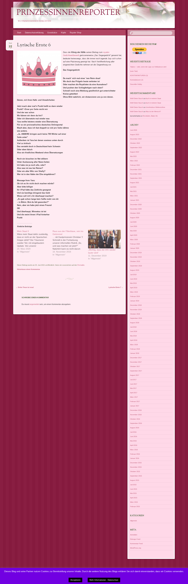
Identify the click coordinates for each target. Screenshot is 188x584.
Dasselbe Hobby (136, 84)
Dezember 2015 (136, 463)
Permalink (80, 265)
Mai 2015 (133, 493)
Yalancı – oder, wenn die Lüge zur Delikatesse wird (148, 67)
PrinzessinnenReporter (68, 12)
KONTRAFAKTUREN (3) (139, 75)
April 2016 (133, 445)
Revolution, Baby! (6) (150, 116)
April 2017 (133, 393)
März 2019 (134, 292)
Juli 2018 (133, 327)
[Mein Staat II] (35, 241)
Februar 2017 (135, 401)
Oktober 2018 (135, 314)
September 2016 (136, 423)
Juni (10, 44)
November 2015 (136, 467)
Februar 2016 (135, 454)
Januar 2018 (134, 353)
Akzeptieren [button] (75, 580)
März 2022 (134, 161)
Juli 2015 (133, 485)
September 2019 (136, 266)
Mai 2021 (133, 191)
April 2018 (133, 340)
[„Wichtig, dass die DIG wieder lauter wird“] (104, 239)
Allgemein (133, 521)
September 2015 (136, 476)
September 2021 (136, 178)
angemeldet (34, 304)
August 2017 (134, 375)
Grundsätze (52, 33)
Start (19, 33)
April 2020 (133, 235)
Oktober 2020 (135, 213)
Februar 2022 (135, 165)
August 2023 (134, 134)
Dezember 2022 (136, 139)
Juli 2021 (133, 187)
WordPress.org (135, 548)
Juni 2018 (133, 331)
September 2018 (136, 318)
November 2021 (136, 174)
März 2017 (134, 397)
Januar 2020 (134, 248)
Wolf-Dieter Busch (136, 98)
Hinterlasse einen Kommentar (28, 269)
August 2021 (134, 182)
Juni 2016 (133, 436)
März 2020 (134, 239)
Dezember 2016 (136, 410)
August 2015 (134, 480)
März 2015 (134, 502)
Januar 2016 (134, 458)
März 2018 (134, 344)
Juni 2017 (133, 384)
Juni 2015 (133, 489)
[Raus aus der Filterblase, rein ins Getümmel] (70, 243)
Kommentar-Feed (136, 543)
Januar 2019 (134, 301)
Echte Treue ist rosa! (25, 287)
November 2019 (136, 257)
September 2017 (136, 371)
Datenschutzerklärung (34, 33)
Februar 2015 (135, 506)
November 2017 (136, 362)
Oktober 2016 (135, 419)
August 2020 (134, 217)
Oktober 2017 (135, 366)
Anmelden (133, 535)
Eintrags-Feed (135, 539)
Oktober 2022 (135, 143)
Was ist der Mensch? (153, 111)
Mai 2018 (133, 336)
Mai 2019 (133, 283)
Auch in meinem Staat (153, 98)
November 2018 (136, 309)
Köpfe (63, 33)
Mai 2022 (133, 156)
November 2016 (136, 415)
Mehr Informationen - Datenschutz (103, 580)
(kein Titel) (134, 71)
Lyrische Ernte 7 (116, 287)
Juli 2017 (133, 379)
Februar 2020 (135, 244)
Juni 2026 (133, 130)
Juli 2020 (133, 222)
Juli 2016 (133, 432)
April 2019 (133, 287)
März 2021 (134, 196)
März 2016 (134, 450)
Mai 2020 (133, 231)
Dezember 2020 (136, 204)
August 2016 (134, 428)
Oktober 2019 (135, 261)
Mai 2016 (133, 441)
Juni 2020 (133, 226)
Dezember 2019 (136, 252)
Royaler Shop (75, 33)
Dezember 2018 (136, 305)
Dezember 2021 (136, 169)
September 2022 (136, 147)
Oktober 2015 (135, 471)
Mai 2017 (133, 388)
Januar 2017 (134, 406)
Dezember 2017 (136, 358)
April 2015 (133, 498)
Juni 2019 (133, 279)
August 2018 (134, 323)
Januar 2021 (134, 200)
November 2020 (136, 209)
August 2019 (134, 270)
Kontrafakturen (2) (136, 80)
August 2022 (134, 152)
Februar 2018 (135, 349)
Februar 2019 (135, 296)
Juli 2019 (133, 274)
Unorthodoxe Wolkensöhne (155, 107)
